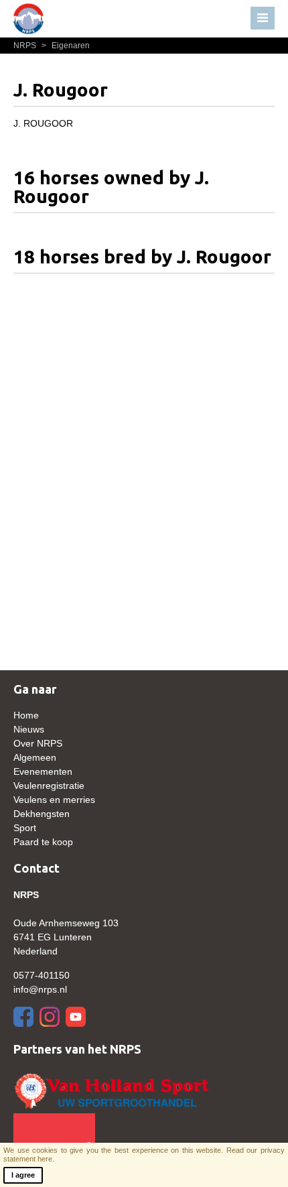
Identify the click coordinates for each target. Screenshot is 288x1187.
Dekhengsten (41, 813)
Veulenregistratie (48, 785)
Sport (24, 827)
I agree (23, 1175)
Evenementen (42, 771)
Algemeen (34, 757)
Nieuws (28, 729)
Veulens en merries (54, 799)
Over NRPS (37, 743)
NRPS (25, 45)
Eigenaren (66, 45)
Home (26, 715)
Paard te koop (43, 841)
